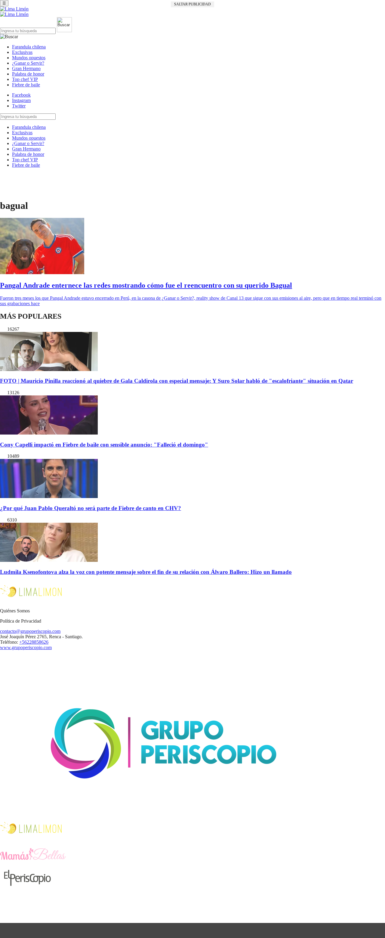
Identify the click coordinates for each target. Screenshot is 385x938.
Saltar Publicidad (192, 4)
